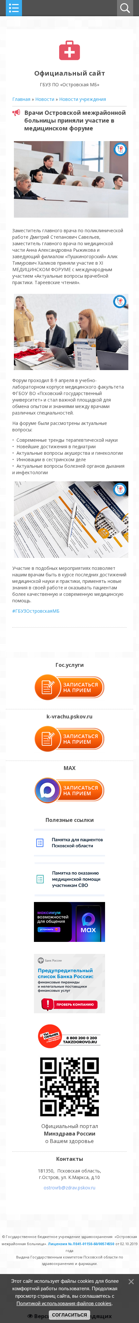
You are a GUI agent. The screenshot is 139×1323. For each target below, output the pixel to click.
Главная (21, 99)
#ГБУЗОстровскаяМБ (35, 611)
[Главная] (69, 58)
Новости (44, 99)
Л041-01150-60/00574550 (93, 1244)
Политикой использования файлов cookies (64, 1303)
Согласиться (69, 1314)
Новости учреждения (82, 99)
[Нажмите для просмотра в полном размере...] (71, 217)
